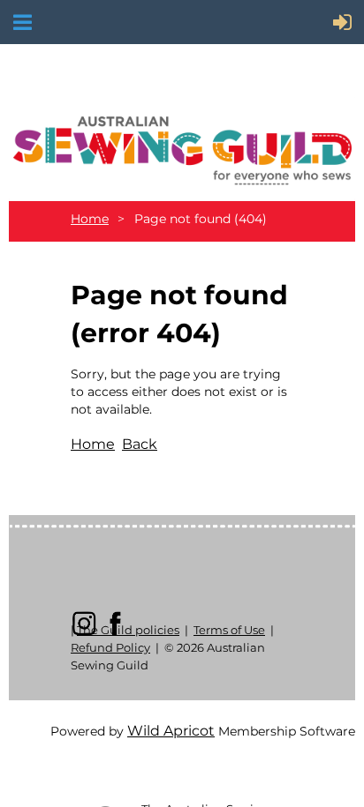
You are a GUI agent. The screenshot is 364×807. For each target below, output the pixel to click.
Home (90, 219)
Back (139, 444)
